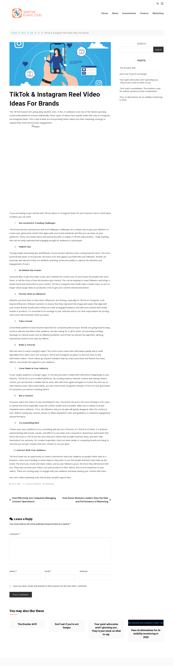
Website (84, 571)
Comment (14, 534)
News (115, 13)
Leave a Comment (33, 484)
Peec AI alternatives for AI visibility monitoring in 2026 (141, 98)
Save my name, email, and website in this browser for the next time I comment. (50, 586)
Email (48, 571)
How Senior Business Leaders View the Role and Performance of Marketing (85, 499)
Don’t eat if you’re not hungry (133, 74)
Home (105, 13)
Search (141, 43)
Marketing (158, 13)
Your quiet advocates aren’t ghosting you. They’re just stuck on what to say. (139, 81)
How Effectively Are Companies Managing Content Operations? (34, 499)
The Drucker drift (128, 67)
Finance (144, 13)
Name (13, 571)
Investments (129, 13)
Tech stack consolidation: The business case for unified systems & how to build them (140, 90)
